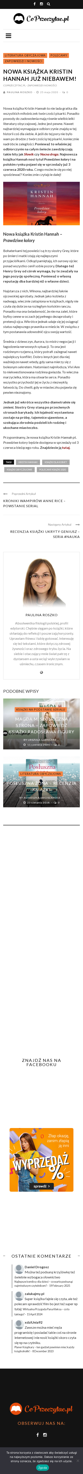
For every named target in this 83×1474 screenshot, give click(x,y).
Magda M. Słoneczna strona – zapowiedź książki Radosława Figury (41, 725)
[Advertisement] (39, 1222)
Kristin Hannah (28, 462)
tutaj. (66, 447)
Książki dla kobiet (56, 462)
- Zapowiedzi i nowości (41, 85)
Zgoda (42, 1467)
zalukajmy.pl (34, 1294)
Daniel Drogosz (37, 1267)
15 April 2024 (34, 1314)
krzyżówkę (62, 1272)
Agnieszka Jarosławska (42, 797)
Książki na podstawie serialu (40, 709)
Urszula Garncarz (42, 739)
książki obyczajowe (19, 469)
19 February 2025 (59, 1285)
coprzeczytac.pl (14, 85)
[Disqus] (41, 886)
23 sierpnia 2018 (38, 802)
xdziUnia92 (33, 1322)
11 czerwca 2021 (38, 744)
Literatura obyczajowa (25, 55)
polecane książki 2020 (52, 469)
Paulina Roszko (19, 92)
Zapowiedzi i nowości (23, 61)
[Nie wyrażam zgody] (78, 1461)
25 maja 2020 (49, 92)
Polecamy (59, 55)
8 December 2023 (42, 1351)
